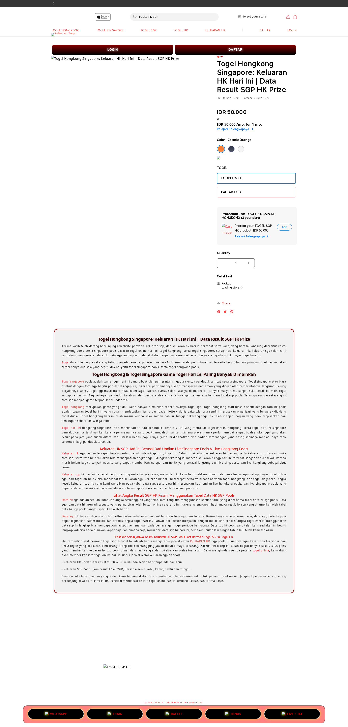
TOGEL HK (180, 30)
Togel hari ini (71, 428)
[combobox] (174, 16)
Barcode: (248, 98)
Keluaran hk (70, 453)
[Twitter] (226, 313)
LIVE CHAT (294, 714)
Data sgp (68, 516)
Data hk (67, 500)
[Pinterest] (233, 313)
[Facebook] (220, 313)
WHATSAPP (58, 713)
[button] (65, 30)
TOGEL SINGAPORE (110, 30)
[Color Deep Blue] (231, 149)
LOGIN (112, 49)
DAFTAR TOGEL (232, 192)
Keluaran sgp (71, 474)
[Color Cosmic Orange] (221, 149)
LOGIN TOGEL (231, 178)
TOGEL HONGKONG (65, 30)
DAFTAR (235, 49)
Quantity (223, 253)
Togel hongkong (73, 407)
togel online (261, 550)
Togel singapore (73, 381)
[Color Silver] (241, 149)
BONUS (235, 713)
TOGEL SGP (148, 30)
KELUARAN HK (215, 30)
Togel (65, 362)
